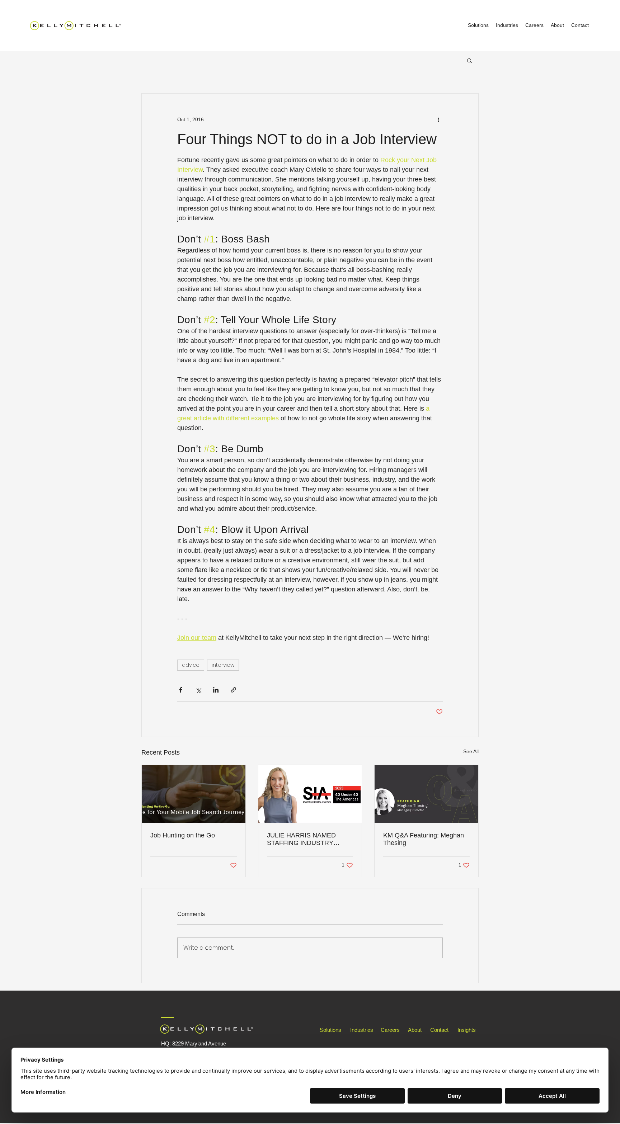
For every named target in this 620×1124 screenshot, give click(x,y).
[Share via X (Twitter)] (198, 689)
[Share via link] (233, 689)
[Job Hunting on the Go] (193, 794)
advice (190, 665)
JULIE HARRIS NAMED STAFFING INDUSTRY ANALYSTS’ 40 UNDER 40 (305, 839)
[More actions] (438, 119)
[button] (469, 60)
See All (471, 751)
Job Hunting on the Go (182, 835)
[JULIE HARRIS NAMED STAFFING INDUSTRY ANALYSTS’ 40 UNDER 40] (310, 794)
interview (223, 665)
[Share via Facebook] (180, 689)
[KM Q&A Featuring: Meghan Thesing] (426, 794)
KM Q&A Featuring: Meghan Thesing (423, 839)
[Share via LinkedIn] (215, 689)
